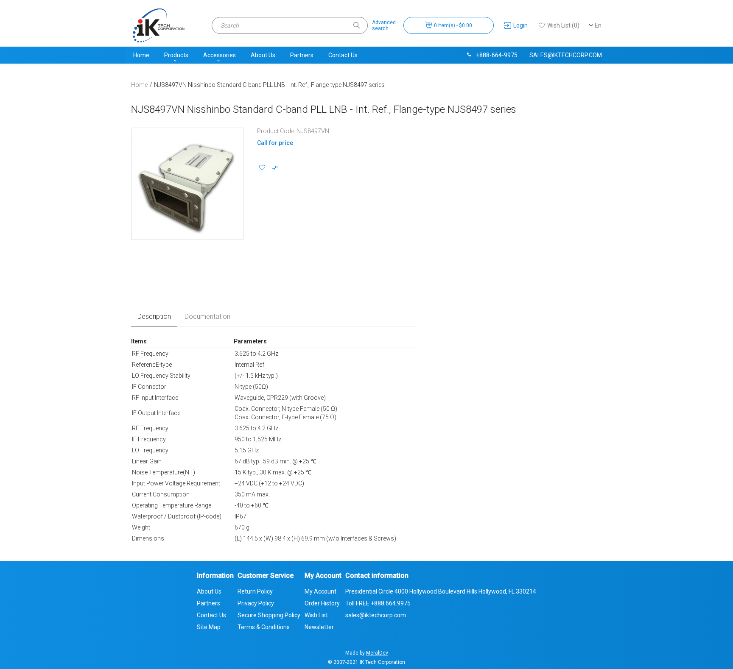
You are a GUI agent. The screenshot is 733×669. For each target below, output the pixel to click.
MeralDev (377, 653)
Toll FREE (378, 603)
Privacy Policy (256, 603)
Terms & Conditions (264, 627)
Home (141, 55)
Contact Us (343, 55)
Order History (322, 603)
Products (176, 55)
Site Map (209, 627)
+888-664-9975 (497, 55)
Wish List (316, 615)
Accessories (219, 55)
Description (154, 316)
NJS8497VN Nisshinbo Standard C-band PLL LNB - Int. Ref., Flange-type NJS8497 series (269, 84)
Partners (301, 55)
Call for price (275, 142)
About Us (263, 55)
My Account (320, 591)
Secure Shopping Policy (269, 615)
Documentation (207, 316)
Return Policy (255, 591)
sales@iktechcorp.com (565, 55)
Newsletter (319, 627)
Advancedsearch (384, 25)
